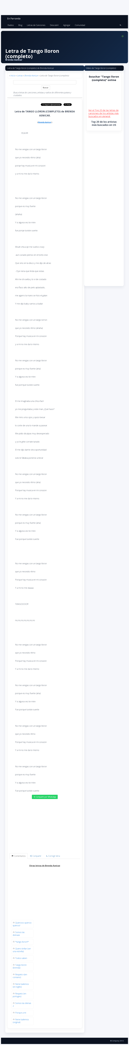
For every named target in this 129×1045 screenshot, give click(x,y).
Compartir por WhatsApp (45, 797)
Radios (11, 25)
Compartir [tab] (36, 856)
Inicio (12, 75)
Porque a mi (20, 1012)
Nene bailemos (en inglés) (21, 985)
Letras (19, 75)
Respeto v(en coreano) (20, 976)
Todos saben (21, 958)
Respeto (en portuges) (19, 995)
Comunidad (80, 25)
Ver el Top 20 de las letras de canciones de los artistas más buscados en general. (103, 113)
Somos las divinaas (19, 933)
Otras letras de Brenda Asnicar (44, 865)
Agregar (66, 25)
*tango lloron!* (22, 941)
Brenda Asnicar (31, 75)
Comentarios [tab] (19, 856)
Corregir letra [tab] (54, 856)
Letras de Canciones (36, 25)
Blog (20, 25)
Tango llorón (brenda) (20, 966)
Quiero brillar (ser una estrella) (22, 950)
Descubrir (54, 25)
